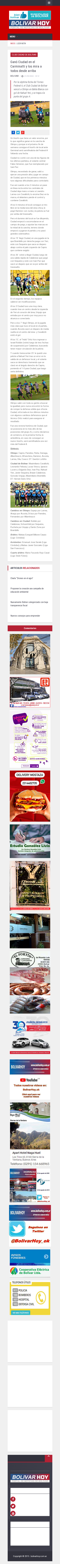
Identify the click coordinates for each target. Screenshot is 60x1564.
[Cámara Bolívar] (30, 931)
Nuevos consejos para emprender (25, 615)
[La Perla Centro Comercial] (30, 654)
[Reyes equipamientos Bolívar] (30, 692)
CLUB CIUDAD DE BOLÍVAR (24, 54)
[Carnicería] (30, 982)
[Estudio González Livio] (30, 841)
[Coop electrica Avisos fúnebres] (30, 1263)
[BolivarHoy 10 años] (30, 1185)
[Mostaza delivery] (30, 796)
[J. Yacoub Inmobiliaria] (30, 886)
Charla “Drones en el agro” (21, 578)
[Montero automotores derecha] (30, 1036)
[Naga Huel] (30, 1134)
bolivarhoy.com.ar (39, 1556)
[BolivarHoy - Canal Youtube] (30, 1079)
